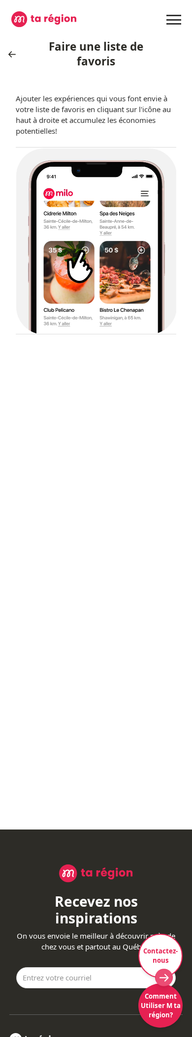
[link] (14, 54)
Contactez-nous (160, 956)
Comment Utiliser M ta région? (161, 1005)
